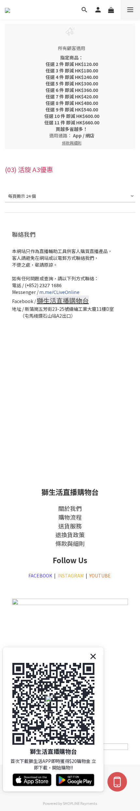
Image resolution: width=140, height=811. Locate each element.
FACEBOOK (40, 575)
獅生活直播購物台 (63, 300)
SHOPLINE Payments (80, 803)
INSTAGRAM (71, 575)
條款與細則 (70, 543)
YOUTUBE (100, 575)
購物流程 (70, 517)
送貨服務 (70, 526)
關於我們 (70, 508)
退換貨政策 (70, 534)
